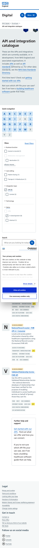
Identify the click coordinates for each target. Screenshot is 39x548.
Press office (5, 520)
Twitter (8, 536)
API (34, 303)
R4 (13, 309)
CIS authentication (18, 410)
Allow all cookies (19, 290)
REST (16, 309)
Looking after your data (10, 496)
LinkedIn (9, 540)
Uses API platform (18, 312)
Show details (28, 284)
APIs (11, 64)
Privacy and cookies (8, 491)
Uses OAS (29, 312)
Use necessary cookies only (19, 296)
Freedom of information (10, 500)
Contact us (5, 517)
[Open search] (22, 15)
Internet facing (24, 306)
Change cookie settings (9, 509)
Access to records (18, 347)
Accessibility (6, 505)
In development (17, 325)
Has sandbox (24, 309)
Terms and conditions (9, 494)
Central (14, 306)
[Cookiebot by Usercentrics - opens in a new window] (28, 248)
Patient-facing (26, 303)
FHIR (32, 306)
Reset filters (29, 143)
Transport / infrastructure (21, 350)
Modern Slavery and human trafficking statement (18, 503)
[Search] (32, 242)
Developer (15, 23)
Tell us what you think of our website (14, 523)
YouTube (9, 544)
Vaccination (16, 303)
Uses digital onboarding (20, 316)
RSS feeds (5, 526)
